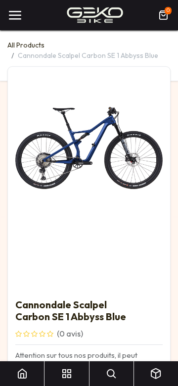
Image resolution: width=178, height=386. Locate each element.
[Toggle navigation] (14, 15)
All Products (25, 45)
